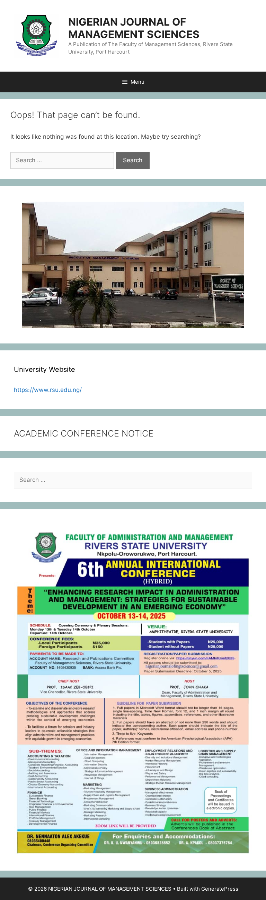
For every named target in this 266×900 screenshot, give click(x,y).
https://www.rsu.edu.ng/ (48, 389)
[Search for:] (63, 160)
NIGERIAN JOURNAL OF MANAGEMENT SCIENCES (134, 28)
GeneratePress (219, 888)
